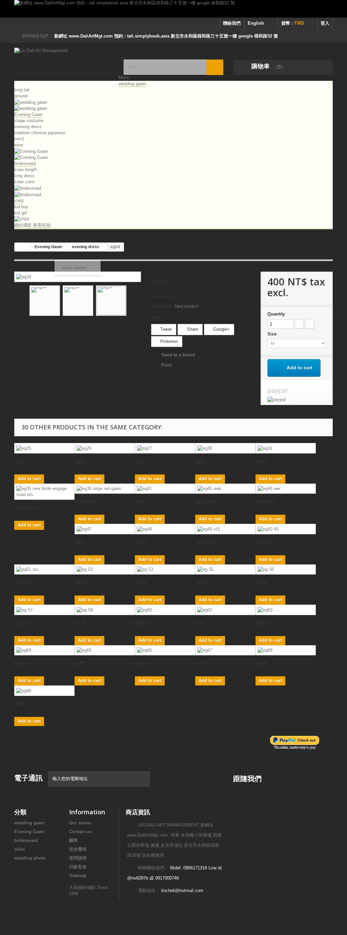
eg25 (19, 461)
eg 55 (201, 582)
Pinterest (168, 341)
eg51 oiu (23, 582)
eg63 (261, 623)
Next (132, 301)
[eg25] (44, 448)
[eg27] (165, 448)
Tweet (165, 329)
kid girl (20, 212)
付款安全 (78, 866)
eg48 (140, 542)
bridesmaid (25, 163)
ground (20, 95)
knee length (25, 169)
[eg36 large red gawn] (105, 489)
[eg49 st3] (225, 529)
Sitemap (77, 875)
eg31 (261, 461)
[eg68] (286, 650)
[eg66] (165, 650)
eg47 (80, 542)
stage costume (28, 120)
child (18, 200)
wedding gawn (132, 83)
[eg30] (225, 448)
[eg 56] (286, 569)
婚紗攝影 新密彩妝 (32, 225)
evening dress (28, 126)
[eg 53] (105, 569)
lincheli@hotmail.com (182, 890)
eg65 (80, 663)
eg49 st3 (204, 542)
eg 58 (81, 623)
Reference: (162, 296)
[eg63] (286, 610)
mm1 (19, 138)
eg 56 (262, 582)
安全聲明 (78, 849)
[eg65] (105, 650)
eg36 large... (88, 501)
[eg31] (286, 448)
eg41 (140, 501)
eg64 (19, 663)
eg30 (200, 461)
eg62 (200, 623)
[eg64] (44, 650)
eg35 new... (26, 507)
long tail (21, 89)
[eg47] (105, 529)
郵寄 (73, 840)
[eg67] (225, 650)
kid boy (21, 206)
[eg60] (165, 610)
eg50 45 (264, 542)
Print (166, 365)
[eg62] (225, 610)
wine (18, 144)
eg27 (140, 461)
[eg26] (105, 448)
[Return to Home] (21, 247)
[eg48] (165, 529)
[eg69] (44, 690)
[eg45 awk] (225, 489)
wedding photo (30, 858)
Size (272, 333)
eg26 (80, 461)
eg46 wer (266, 501)
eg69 (19, 703)
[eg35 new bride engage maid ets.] (44, 492)
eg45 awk (206, 501)
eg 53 (81, 582)
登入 (325, 23)
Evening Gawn (28, 114)
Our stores (80, 822)
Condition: (162, 306)
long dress (24, 175)
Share (191, 329)
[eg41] (165, 489)
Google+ (221, 329)
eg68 (261, 663)
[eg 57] (44, 610)
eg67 (200, 663)
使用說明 (78, 858)
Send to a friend (178, 354)
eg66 (140, 663)
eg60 (140, 623)
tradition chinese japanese (39, 132)
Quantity (276, 314)
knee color (24, 181)
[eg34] (45, 300)
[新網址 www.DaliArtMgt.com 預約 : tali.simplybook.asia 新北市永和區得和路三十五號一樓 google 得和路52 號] (173, 9)
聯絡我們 (232, 23)
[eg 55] (225, 569)
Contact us (80, 831)
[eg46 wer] (286, 489)
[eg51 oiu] (44, 569)
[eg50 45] (286, 529)
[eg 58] (105, 610)
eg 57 (20, 623)
